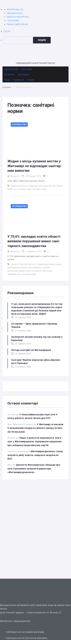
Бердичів (15, 186)
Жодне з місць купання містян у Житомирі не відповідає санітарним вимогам (34, 166)
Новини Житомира (16, 271)
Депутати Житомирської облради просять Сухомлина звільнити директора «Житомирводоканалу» (34, 469)
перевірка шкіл (14, 274)
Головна (6, 87)
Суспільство (19, 124)
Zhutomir (14, 264)
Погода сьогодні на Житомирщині (31, 350)
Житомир (43, 186)
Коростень (12, 189)
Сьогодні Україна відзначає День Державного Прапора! (36, 361)
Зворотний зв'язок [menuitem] (17, 24)
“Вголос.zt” (56, 612)
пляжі (28, 189)
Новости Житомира (43, 271)
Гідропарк (33, 186)
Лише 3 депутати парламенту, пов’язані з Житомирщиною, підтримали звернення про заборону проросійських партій (34, 442)
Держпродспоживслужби (49, 264)
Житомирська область (17, 267)
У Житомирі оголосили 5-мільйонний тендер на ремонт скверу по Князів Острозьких (35, 428)
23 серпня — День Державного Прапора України (34, 325)
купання (21, 189)
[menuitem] (37, 40)
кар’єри (59, 186)
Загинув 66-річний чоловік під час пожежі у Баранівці (37, 338)
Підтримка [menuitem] (13, 20)
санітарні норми (39, 189)
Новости (29, 271)
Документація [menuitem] (15, 13)
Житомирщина (35, 267)
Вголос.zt (15, 176)
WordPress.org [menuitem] (15, 9)
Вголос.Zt (24, 186)
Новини (46, 267)
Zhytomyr (23, 264)
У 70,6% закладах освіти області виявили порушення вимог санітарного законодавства (33, 241)
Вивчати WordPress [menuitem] (18, 16)
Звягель (52, 186)
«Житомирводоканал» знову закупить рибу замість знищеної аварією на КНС (35, 455)
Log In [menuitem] (6, 31)
